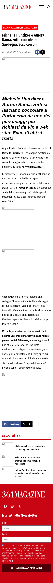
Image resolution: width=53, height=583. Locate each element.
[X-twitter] (19, 506)
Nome (4, 522)
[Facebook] (5, 506)
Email (4, 534)
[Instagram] (12, 506)
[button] (37, 52)
